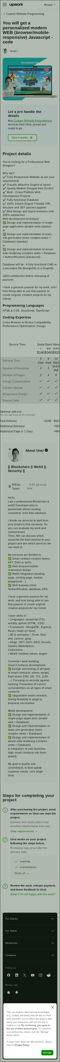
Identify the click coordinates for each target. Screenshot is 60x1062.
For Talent (11, 930)
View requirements (22, 831)
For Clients (11, 918)
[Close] (52, 1007)
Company (10, 955)
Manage (47, 1052)
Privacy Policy (22, 1045)
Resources (11, 943)
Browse (48, 4)
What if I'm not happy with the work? (32, 894)
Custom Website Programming (33, 120)
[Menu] (5, 4)
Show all (20, 873)
